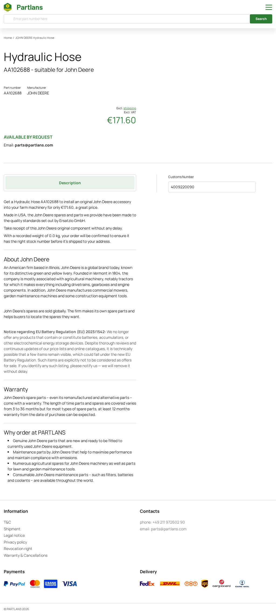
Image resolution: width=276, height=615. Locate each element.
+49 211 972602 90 (169, 522)
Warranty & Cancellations (25, 555)
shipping (129, 108)
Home (8, 38)
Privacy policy (15, 542)
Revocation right (18, 548)
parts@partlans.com (34, 145)
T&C (7, 522)
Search (261, 18)
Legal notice (14, 535)
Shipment (12, 528)
